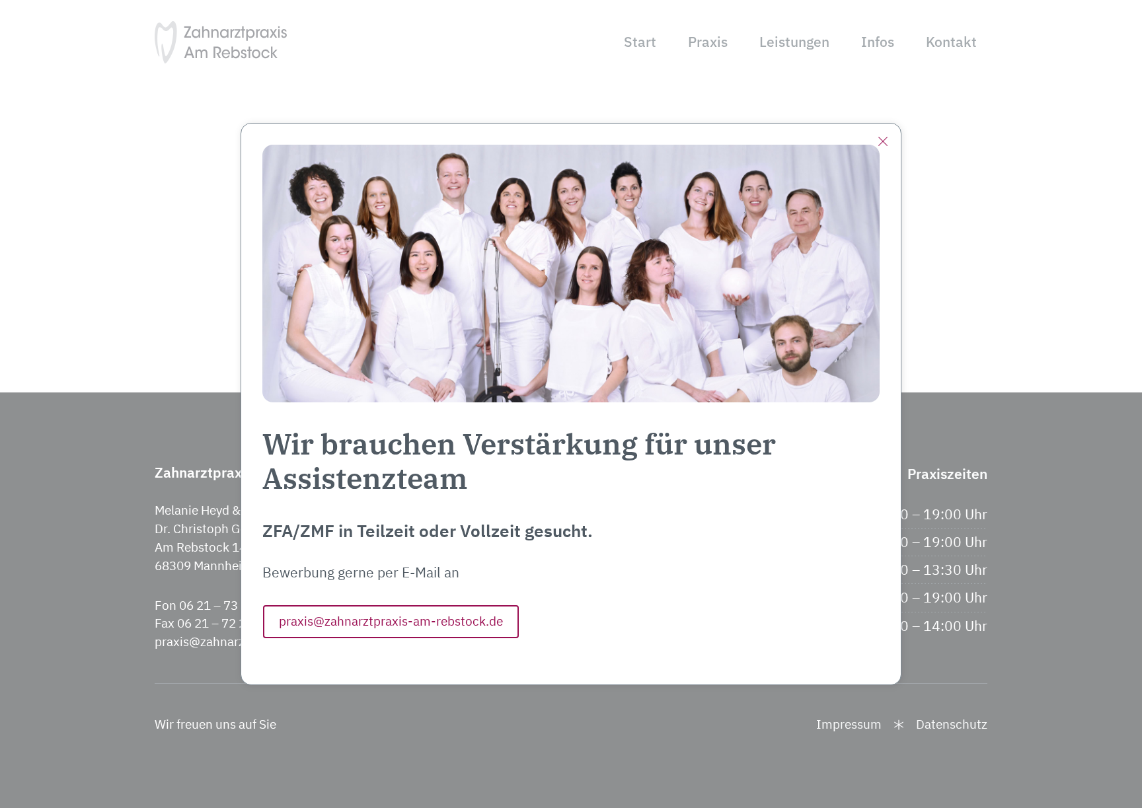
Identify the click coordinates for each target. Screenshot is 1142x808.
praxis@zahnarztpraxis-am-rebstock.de (391, 621)
